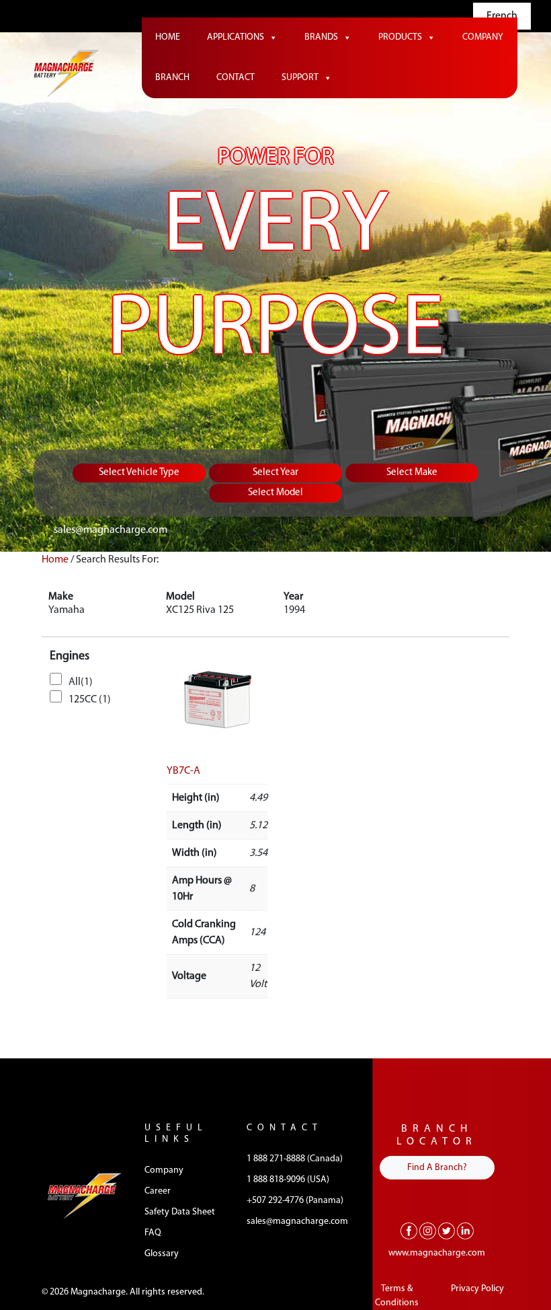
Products (400, 37)
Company (482, 37)
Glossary (161, 1254)
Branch (172, 78)
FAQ (152, 1233)
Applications (235, 37)
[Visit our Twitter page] (446, 1230)
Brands (321, 37)
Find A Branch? (437, 1168)
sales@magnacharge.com (110, 530)
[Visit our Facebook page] (408, 1230)
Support (300, 78)
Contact (235, 78)
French (501, 16)
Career (157, 1191)
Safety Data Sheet (179, 1212)
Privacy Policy (477, 1289)
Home (167, 37)
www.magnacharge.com (436, 1253)
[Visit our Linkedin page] (465, 1230)
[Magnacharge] (66, 73)
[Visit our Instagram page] (427, 1230)
